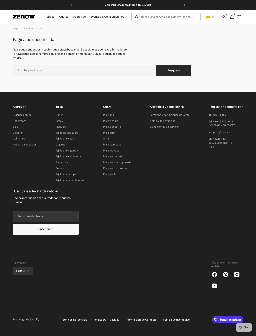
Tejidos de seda (65, 138)
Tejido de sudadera (67, 132)
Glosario (18, 132)
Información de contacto (141, 319)
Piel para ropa (111, 150)
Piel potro (109, 132)
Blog (15, 126)
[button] (209, 17)
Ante (106, 138)
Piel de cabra (110, 121)
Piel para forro (111, 174)
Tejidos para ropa (66, 174)
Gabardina (62, 162)
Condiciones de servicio (164, 126)
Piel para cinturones (115, 168)
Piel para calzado (113, 156)
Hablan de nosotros (25, 144)
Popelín (60, 168)
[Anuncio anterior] (71, 5)
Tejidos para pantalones (70, 180)
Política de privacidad (106, 319)
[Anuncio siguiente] (184, 5)
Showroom (19, 121)
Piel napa (108, 115)
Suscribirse (45, 229)
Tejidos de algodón (67, 150)
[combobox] (170, 17)
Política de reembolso (176, 319)
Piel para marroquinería (117, 162)
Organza (61, 144)
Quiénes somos (22, 115)
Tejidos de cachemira (68, 156)
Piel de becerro (112, 126)
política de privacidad (163, 121)
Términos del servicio (74, 319)
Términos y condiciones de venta (170, 115)
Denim (59, 115)
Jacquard (61, 126)
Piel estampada (112, 144)
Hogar (16, 28)
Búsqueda (173, 70)
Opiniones (19, 138)
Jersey (59, 121)
